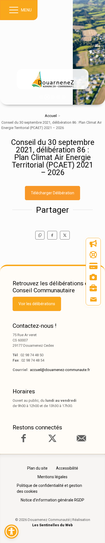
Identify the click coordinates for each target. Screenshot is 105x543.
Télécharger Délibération (52, 193)
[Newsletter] (93, 243)
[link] (52, 79)
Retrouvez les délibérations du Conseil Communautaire (52, 287)
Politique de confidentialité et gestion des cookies (49, 488)
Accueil (51, 116)
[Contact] (93, 299)
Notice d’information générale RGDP (52, 500)
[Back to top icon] (92, 530)
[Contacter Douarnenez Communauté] (81, 438)
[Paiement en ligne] (93, 266)
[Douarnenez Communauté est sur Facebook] (23, 438)
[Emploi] (93, 288)
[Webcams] (93, 277)
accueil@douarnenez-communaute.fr (60, 370)
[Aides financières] (93, 254)
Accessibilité (67, 468)
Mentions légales (52, 477)
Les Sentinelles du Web (52, 525)
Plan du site (37, 468)
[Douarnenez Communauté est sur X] (52, 438)
